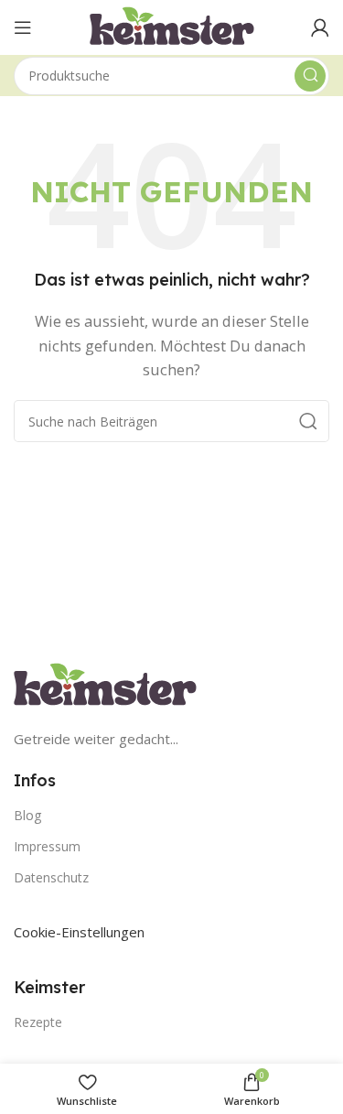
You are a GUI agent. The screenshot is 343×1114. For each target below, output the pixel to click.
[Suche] (310, 76)
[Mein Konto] (320, 27)
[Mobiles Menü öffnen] (23, 27)
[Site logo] (172, 25)
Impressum (47, 846)
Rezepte (38, 1022)
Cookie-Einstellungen (79, 932)
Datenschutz (51, 877)
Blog (27, 815)
